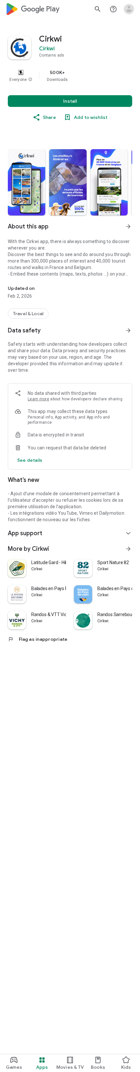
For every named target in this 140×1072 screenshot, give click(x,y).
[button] (30, 79)
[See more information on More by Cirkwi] (128, 549)
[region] (70, 76)
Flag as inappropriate (37, 639)
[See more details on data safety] (30, 460)
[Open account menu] (129, 9)
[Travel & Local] (28, 313)
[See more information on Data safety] (128, 330)
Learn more (38, 399)
